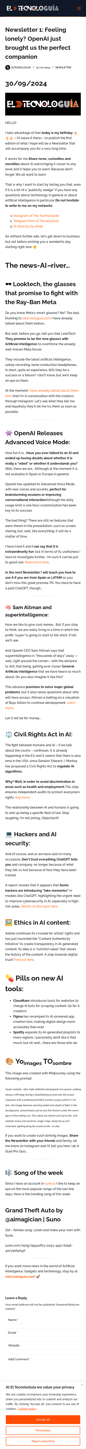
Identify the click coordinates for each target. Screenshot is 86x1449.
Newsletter (63, 67)
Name (13, 1320)
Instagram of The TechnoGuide (36, 216)
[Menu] (79, 8)
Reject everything (43, 1441)
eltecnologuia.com (36, 318)
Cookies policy (27, 1408)
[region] (43, 1415)
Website (14, 1345)
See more (22, 797)
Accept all (43, 1419)
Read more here (37, 562)
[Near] (81, 1384)
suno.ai (50, 1183)
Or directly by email (28, 226)
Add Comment (19, 1359)
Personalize (43, 1430)
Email (13, 1332)
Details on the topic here (39, 906)
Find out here (23, 960)
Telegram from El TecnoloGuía (36, 221)
